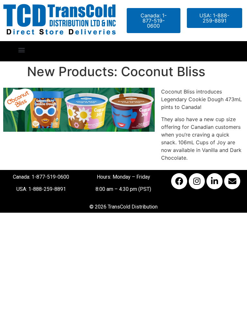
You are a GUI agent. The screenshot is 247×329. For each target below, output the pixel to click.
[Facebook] (179, 181)
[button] (21, 49)
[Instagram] (197, 181)
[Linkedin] (214, 181)
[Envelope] (232, 181)
